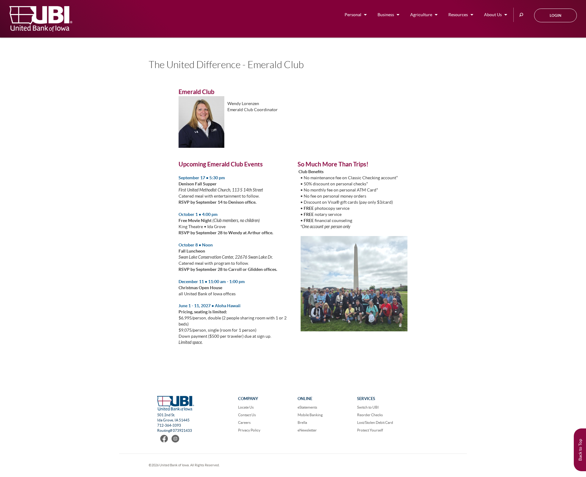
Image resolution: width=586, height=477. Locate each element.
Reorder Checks (370, 415)
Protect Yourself (370, 430)
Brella (302, 422)
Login (555, 15)
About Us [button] (493, 14)
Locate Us (246, 407)
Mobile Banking (310, 415)
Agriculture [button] (421, 14)
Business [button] (386, 14)
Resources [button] (458, 14)
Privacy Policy (249, 430)
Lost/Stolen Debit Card (375, 422)
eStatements (307, 407)
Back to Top (580, 450)
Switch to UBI (368, 407)
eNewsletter (307, 430)
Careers (244, 422)
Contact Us (247, 415)
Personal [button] (353, 14)
